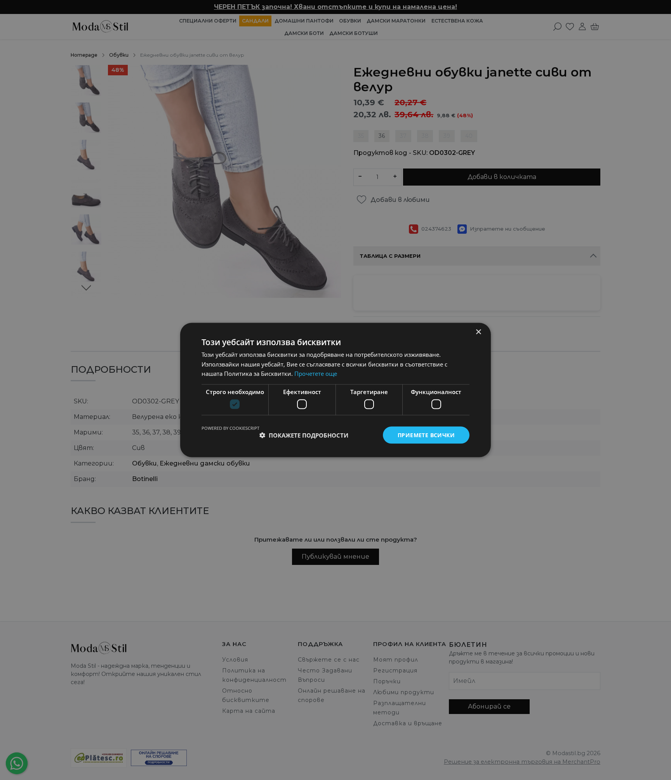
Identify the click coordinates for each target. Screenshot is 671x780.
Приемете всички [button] (426, 434)
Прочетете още (315, 373)
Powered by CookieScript (230, 428)
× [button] (478, 332)
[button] (303, 435)
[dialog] (335, 390)
